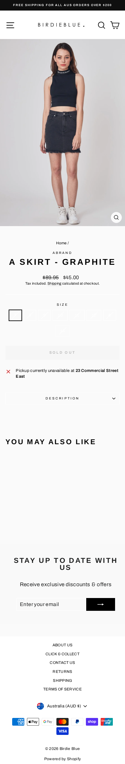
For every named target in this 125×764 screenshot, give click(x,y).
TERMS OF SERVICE (62, 689)
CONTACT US (62, 663)
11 (77, 315)
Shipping (54, 283)
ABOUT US (63, 645)
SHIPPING (62, 680)
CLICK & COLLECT (62, 654)
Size (62, 304)
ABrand (63, 253)
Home (61, 243)
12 (94, 315)
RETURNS (62, 671)
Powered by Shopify (62, 759)
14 (62, 331)
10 (60, 315)
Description (62, 398)
